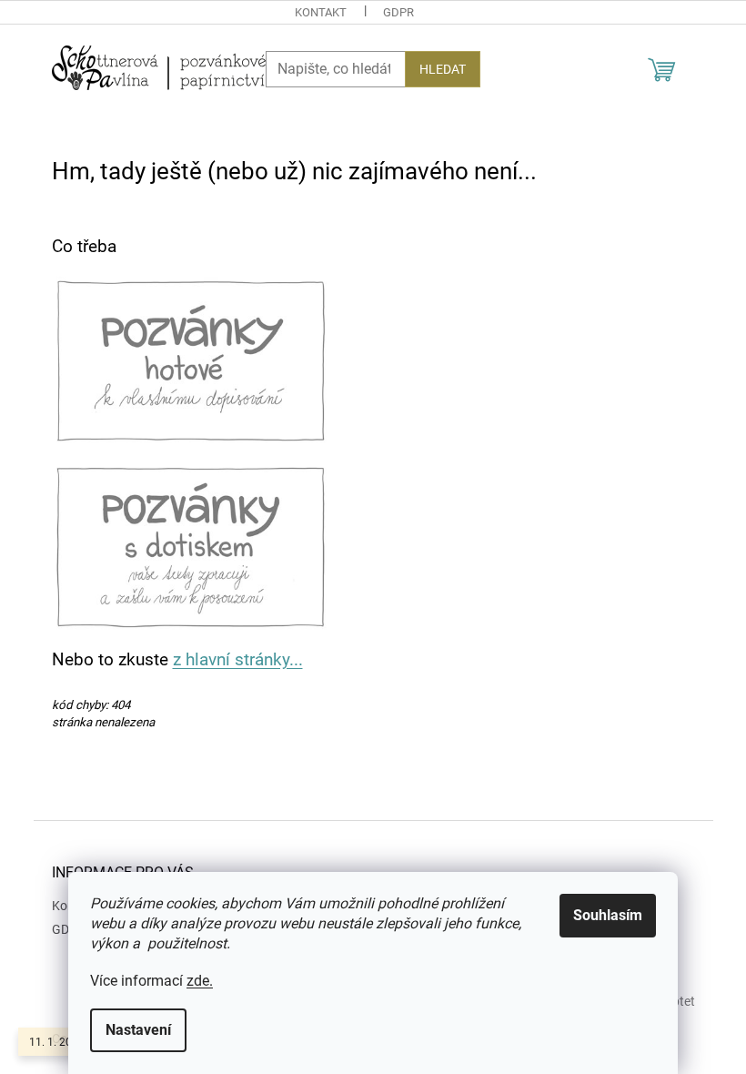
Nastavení (138, 1030)
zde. (199, 980)
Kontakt (321, 12)
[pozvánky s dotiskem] (190, 546)
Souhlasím (607, 915)
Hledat (442, 69)
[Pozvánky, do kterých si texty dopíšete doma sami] (190, 359)
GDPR (398, 12)
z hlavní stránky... (238, 660)
